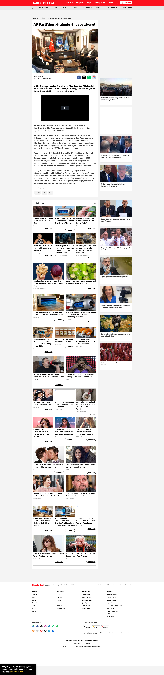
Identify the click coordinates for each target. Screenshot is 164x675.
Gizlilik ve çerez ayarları (68, 647)
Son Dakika (35, 603)
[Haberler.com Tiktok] (45, 631)
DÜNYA (98, 8)
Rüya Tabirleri (86, 605)
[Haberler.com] (41, 585)
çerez (3, 668)
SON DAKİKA (43, 8)
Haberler (34, 591)
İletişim (115, 585)
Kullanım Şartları (112, 594)
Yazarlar (59, 605)
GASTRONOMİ (127, 8)
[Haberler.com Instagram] (45, 626)
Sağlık (58, 594)
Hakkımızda (101, 585)
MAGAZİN (80, 3)
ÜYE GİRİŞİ (128, 3)
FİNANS (64, 8)
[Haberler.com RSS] (33, 631)
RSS (108, 614)
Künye (121, 585)
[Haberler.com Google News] (33, 626)
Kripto (33, 605)
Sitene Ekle (110, 616)
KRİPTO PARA (99, 3)
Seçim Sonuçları (87, 600)
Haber (75, 643)
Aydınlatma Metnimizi (16, 671)
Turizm (59, 603)
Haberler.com (86, 591)
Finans (59, 600)
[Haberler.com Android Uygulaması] (96, 627)
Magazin (34, 600)
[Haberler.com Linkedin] (49, 626)
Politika (43, 18)
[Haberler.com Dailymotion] (53, 631)
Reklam (109, 585)
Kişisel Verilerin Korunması (115, 603)
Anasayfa (35, 18)
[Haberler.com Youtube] (41, 631)
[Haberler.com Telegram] (49, 631)
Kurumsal (110, 591)
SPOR (89, 3)
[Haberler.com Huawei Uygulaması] (105, 627)
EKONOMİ (69, 3)
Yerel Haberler (61, 608)
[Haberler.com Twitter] (41, 626)
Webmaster (110, 608)
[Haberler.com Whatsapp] (53, 626)
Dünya (34, 611)
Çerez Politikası (111, 600)
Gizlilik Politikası (111, 597)
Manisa (50, 193)
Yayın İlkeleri (128, 585)
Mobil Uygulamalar (112, 611)
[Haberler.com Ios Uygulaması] (87, 627)
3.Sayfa (34, 608)
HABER (111, 3)
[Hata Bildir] (78, 647)
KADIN (55, 8)
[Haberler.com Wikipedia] (37, 631)
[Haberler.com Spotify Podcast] (57, 626)
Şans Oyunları (86, 603)
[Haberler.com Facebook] (37, 626)
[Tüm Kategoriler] (33, 8)
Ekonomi (34, 594)
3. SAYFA (75, 8)
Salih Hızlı (37, 193)
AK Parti (44, 193)
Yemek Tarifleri (86, 608)
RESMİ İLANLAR (111, 8)
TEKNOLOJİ (87, 8)
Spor (33, 597)
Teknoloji (59, 597)
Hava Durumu (86, 594)
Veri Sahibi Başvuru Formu (115, 605)
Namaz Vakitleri (86, 597)
